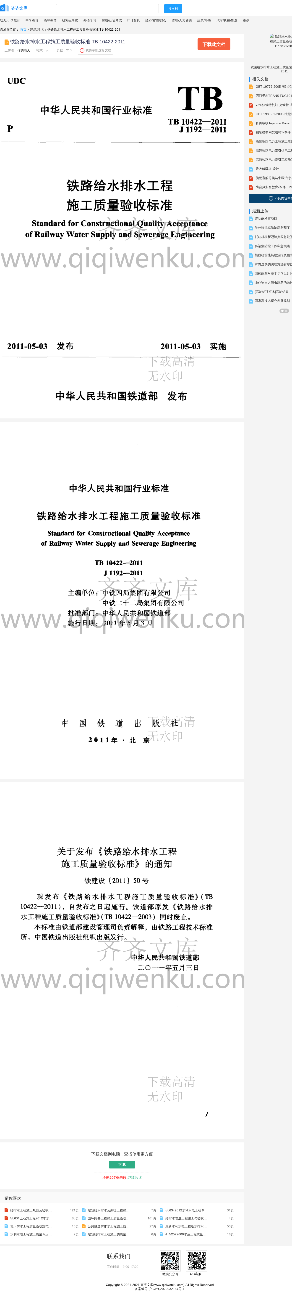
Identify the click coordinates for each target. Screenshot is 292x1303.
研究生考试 (70, 20)
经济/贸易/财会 (155, 20)
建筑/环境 (204, 20)
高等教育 (50, 20)
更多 (246, 20)
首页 (23, 29)
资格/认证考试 (112, 20)
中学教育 (32, 20)
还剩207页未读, (122, 1177)
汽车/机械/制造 (226, 20)
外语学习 (89, 20)
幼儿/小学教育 (10, 20)
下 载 (122, 1164)
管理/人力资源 (182, 20)
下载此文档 (214, 44)
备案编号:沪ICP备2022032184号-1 (160, 1289)
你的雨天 (23, 50)
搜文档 (173, 9)
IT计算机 (133, 20)
